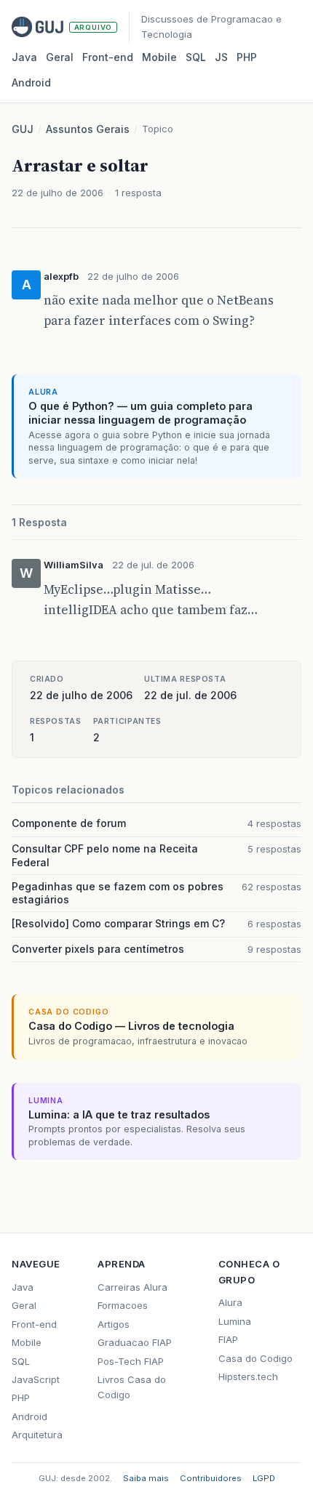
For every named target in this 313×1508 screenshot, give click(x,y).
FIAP (228, 1339)
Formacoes (123, 1305)
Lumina (234, 1321)
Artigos (114, 1324)
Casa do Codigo (255, 1358)
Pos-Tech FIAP (131, 1361)
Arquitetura (37, 1434)
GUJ (22, 129)
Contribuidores (211, 1478)
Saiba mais (146, 1478)
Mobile (159, 57)
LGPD (264, 1478)
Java (24, 57)
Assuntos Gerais (88, 129)
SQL (196, 57)
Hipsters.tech (248, 1376)
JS (221, 57)
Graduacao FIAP (135, 1342)
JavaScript (36, 1379)
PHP (247, 57)
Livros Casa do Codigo (132, 1387)
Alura (230, 1302)
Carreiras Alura (132, 1287)
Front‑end (107, 57)
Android (31, 82)
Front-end (34, 1324)
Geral (60, 57)
